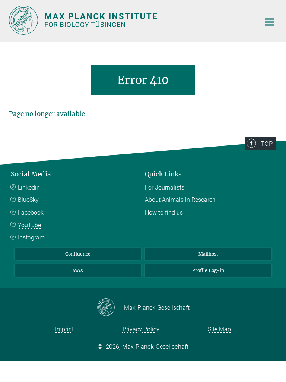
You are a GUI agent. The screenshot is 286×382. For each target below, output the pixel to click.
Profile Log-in (208, 270)
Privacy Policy (141, 329)
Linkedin (29, 187)
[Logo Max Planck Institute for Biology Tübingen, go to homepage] (130, 20)
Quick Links (163, 174)
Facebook (31, 212)
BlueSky (28, 199)
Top (267, 143)
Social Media (31, 174)
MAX (78, 270)
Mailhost (208, 254)
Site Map (219, 329)
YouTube (29, 225)
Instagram (31, 237)
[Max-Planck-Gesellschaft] (110, 308)
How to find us (164, 212)
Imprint (64, 329)
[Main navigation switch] (269, 22)
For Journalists (164, 187)
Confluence (77, 254)
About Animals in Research (180, 199)
